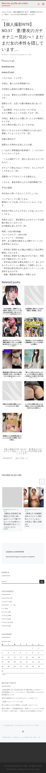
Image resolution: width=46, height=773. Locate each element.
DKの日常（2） (7, 605)
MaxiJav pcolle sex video (19, 766)
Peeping (5, 626)
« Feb (3, 675)
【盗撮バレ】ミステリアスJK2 (12, 702)
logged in (18, 557)
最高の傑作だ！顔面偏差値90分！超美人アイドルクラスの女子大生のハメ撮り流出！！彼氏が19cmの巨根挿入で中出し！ (23, 709)
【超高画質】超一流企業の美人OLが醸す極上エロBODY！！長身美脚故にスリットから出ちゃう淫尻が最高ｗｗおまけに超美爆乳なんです (23, 692)
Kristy (6, 54)
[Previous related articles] (36, 481)
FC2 (3, 608)
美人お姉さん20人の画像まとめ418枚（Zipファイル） (20, 705)
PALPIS (4, 619)
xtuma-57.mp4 (8, 72)
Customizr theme (34, 769)
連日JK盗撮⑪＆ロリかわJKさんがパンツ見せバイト (20, 698)
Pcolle (9, 12)
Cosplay (5, 602)
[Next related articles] (41, 481)
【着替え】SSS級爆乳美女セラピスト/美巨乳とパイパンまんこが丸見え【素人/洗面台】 (33, 518)
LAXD (3, 615)
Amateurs (6, 598)
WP (15, 769)
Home (4, 12)
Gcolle (4, 612)
